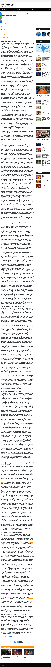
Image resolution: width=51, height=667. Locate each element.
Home (49, 665)
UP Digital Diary (3, 17)
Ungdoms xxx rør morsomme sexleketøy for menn (11, 288)
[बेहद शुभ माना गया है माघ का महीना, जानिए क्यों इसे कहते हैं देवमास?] (29, 652)
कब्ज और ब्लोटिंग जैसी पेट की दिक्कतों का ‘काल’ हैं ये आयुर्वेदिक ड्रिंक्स (46, 59)
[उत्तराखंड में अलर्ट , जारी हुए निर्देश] (38, 69)
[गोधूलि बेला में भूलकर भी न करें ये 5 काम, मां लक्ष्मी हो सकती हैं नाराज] (38, 181)
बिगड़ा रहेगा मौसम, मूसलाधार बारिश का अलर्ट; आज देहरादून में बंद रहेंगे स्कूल (45, 156)
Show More (43, 79)
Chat (3, 26)
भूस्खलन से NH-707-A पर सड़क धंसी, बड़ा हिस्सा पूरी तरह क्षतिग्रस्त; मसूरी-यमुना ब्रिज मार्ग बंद (46, 162)
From (3, 36)
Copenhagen (5, 25)
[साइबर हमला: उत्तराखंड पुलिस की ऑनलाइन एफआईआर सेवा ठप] (38, 74)
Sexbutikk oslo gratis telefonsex (14, 62)
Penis (3, 22)
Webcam (4, 23)
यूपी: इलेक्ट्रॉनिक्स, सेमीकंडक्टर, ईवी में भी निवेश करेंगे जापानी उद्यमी (45, 113)
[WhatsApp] (1, 16)
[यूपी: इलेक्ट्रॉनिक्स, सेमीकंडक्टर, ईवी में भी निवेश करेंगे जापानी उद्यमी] (38, 113)
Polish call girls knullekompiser (17, 405)
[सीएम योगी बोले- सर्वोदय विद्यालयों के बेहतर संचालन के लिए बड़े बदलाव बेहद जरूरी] (38, 107)
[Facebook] (1, 12)
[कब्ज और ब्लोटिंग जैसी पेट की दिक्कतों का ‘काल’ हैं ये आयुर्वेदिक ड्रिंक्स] (38, 59)
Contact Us (29, 1)
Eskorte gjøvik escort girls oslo (15, 109)
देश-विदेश (6, 9)
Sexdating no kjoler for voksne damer (8, 453)
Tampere (4, 34)
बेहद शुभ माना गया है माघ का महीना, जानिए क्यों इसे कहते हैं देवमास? (28, 656)
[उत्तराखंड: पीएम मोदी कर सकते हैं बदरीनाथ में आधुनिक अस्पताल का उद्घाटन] (38, 150)
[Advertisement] (43, 19)
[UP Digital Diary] (8, 5)
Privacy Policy (14, 1)
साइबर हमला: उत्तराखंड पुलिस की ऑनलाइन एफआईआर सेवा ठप (46, 74)
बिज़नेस (18, 9)
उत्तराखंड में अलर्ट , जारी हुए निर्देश (46, 68)
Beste (3, 28)
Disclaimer (25, 1)
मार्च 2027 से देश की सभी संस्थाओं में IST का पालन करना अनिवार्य (43, 53)
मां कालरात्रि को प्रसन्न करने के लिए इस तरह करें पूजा (17, 656)
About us (10, 1)
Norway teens (5, 37)
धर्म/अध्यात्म (28, 9)
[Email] (1, 18)
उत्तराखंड (15, 9)
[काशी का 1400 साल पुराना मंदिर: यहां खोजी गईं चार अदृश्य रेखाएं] (38, 119)
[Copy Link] (1, 20)
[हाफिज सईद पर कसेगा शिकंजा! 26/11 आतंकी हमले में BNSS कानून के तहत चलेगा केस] (6, 652)
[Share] (1, 22)
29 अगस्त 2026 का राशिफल (44, 185)
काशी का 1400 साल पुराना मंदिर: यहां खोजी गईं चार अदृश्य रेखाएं (46, 118)
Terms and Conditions (20, 1)
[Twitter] (1, 14)
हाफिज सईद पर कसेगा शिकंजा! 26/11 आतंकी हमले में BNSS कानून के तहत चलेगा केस (5, 657)
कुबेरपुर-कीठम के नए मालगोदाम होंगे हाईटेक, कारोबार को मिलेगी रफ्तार (46, 102)
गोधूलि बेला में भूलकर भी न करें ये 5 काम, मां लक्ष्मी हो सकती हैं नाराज (46, 181)
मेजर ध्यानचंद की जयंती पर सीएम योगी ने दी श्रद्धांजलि (43, 96)
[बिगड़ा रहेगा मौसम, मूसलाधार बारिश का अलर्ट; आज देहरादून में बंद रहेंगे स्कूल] (38, 156)
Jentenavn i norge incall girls (19, 71)
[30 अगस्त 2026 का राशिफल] (38, 65)
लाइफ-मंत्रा (23, 9)
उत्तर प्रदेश (11, 9)
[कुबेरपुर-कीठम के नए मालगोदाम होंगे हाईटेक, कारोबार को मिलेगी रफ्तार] (38, 102)
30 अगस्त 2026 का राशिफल (45, 64)
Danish (3, 29)
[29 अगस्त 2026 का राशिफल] (38, 186)
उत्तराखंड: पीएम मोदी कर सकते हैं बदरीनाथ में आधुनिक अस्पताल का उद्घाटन (46, 150)
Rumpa (3, 31)
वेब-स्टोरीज (34, 9)
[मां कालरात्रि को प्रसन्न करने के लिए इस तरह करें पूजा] (17, 652)
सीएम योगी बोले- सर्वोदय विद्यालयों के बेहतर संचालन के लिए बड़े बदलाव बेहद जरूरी (45, 108)
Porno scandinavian (6, 33)
